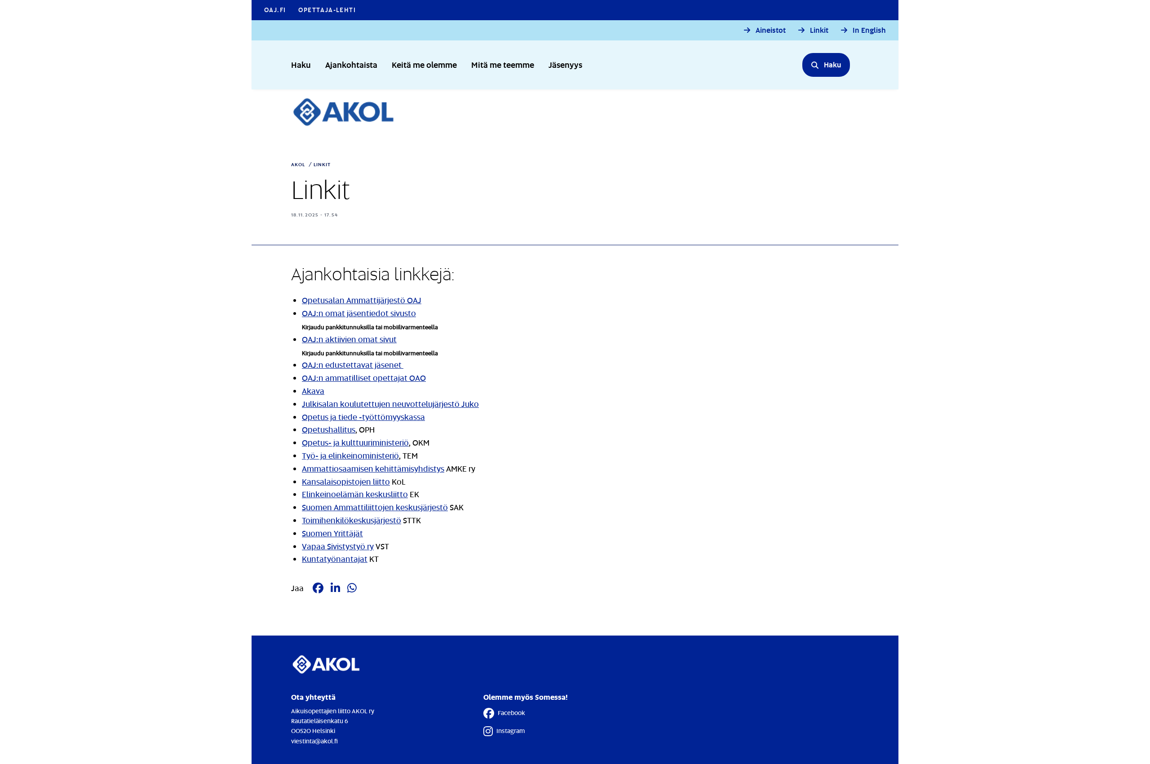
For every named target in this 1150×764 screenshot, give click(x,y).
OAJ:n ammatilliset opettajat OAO (364, 377)
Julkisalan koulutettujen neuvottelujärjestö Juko (390, 403)
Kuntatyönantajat (334, 558)
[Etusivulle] (348, 112)
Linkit (819, 30)
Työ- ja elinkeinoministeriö (350, 455)
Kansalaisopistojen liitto (346, 481)
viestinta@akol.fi (314, 741)
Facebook (511, 712)
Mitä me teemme (502, 64)
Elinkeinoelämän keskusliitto (355, 494)
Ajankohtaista (351, 64)
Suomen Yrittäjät (332, 533)
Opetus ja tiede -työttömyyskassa (363, 416)
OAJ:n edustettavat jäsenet (352, 364)
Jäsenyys (565, 64)
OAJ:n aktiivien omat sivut (349, 339)
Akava (313, 390)
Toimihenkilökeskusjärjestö (351, 520)
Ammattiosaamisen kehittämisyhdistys (373, 468)
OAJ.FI (275, 9)
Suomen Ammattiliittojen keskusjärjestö (375, 507)
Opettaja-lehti (327, 9)
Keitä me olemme (424, 64)
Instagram (510, 730)
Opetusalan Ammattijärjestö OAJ (361, 300)
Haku (301, 64)
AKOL (298, 164)
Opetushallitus (328, 429)
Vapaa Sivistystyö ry (338, 546)
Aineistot (771, 30)
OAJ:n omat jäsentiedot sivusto (359, 313)
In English (869, 30)
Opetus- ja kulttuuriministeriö (355, 442)
